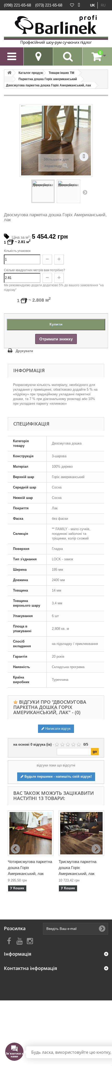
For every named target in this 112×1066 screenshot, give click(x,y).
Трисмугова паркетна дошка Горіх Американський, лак (77, 867)
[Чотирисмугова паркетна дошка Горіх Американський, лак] (30, 833)
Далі (85, 192)
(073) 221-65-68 (48, 5)
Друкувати (24, 351)
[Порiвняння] (79, 5)
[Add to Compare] (84, 156)
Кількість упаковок (17, 251)
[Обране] (72, 5)
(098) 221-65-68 (17, 5)
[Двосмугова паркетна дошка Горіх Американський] (43, 191)
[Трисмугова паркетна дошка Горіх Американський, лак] (81, 833)
